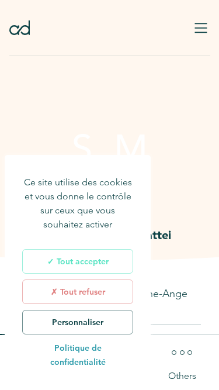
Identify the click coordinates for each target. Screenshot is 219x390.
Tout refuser (81, 292)
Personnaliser (77, 322)
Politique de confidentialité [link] (78, 355)
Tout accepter (81, 261)
